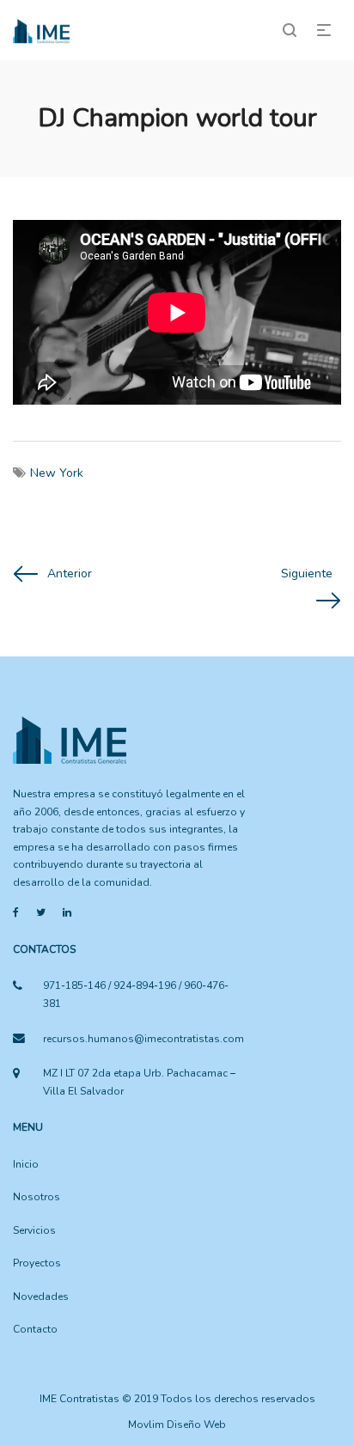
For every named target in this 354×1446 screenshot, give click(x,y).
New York (56, 473)
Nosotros (36, 1197)
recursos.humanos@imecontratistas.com (143, 1039)
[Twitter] (41, 912)
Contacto (35, 1329)
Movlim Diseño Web (177, 1424)
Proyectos (37, 1263)
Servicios (34, 1230)
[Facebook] (16, 912)
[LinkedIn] (67, 912)
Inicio (26, 1164)
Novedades (41, 1296)
